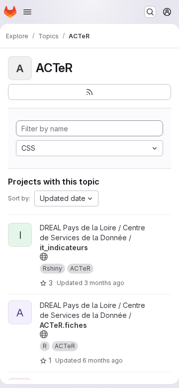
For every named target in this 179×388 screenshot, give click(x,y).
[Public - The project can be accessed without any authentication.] (44, 257)
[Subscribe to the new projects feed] (89, 92)
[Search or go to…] (150, 12)
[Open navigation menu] (27, 12)
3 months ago (104, 283)
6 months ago (103, 360)
